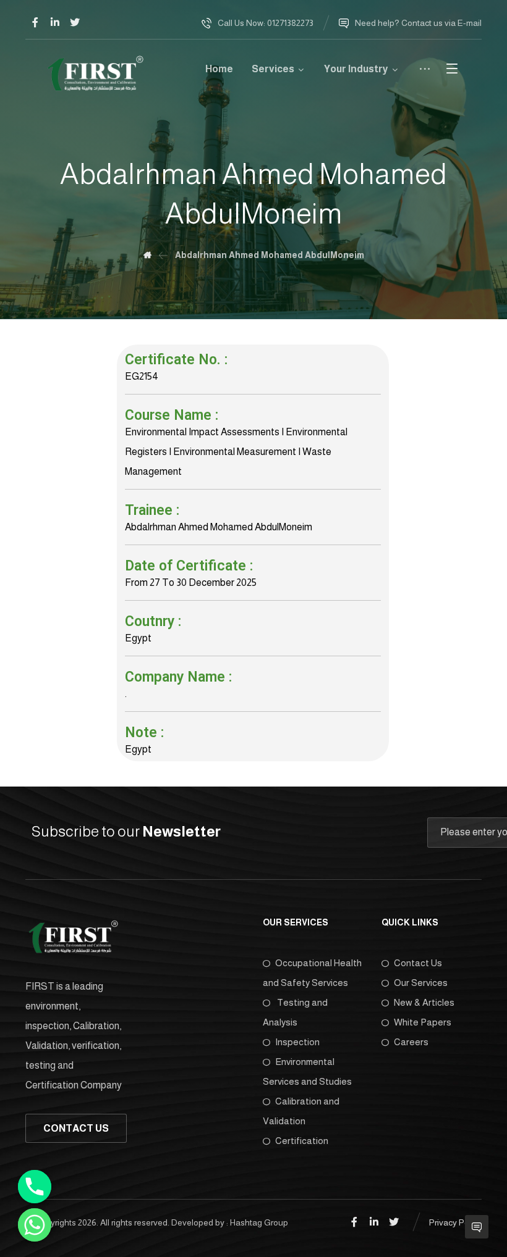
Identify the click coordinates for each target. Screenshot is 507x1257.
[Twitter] (75, 22)
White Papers (422, 1022)
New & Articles (424, 1002)
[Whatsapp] (34, 1225)
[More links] (425, 73)
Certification (301, 1140)
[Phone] (34, 1186)
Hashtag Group (259, 1222)
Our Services (421, 982)
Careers (411, 1042)
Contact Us (418, 963)
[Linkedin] (55, 22)
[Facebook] (35, 22)
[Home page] (147, 255)
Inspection (297, 1042)
